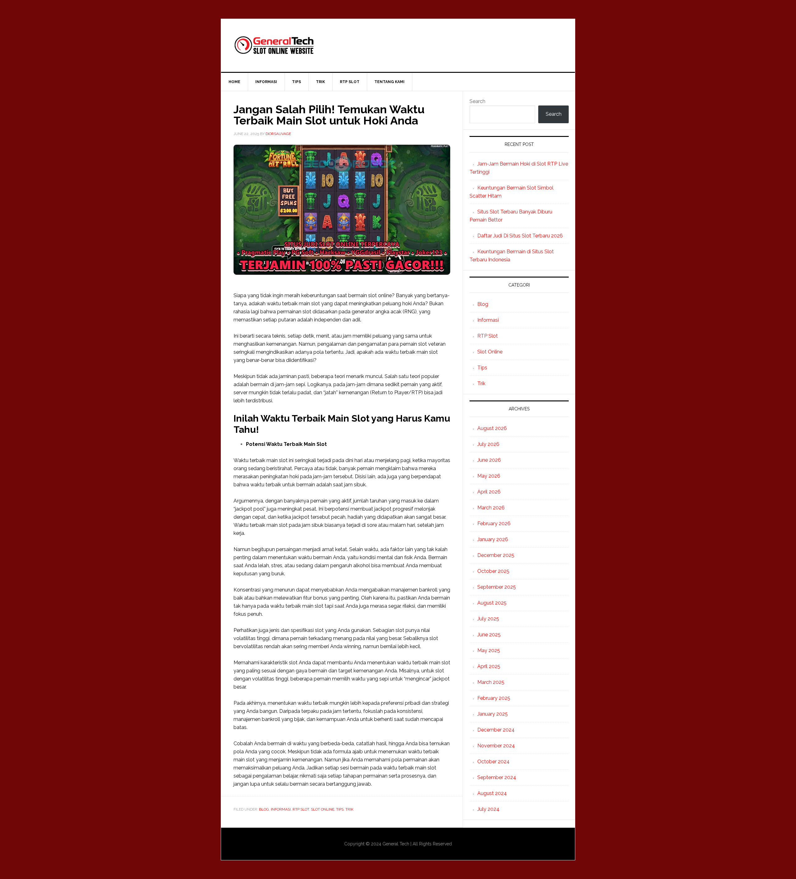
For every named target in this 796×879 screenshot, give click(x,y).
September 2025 (496, 587)
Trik (349, 809)
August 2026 (492, 428)
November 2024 (496, 746)
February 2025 (493, 698)
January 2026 (492, 539)
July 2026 (488, 444)
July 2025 (488, 619)
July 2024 (488, 809)
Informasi (281, 809)
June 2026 (489, 460)
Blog (264, 809)
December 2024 (496, 730)
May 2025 (488, 650)
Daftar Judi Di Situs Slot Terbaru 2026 (520, 236)
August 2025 (492, 603)
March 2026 (491, 508)
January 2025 (492, 714)
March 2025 (490, 682)
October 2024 (493, 761)
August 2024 (492, 793)
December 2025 (495, 555)
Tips (340, 809)
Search (477, 101)
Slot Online (322, 809)
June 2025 (489, 635)
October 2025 (493, 571)
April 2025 (488, 666)
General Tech (398, 45)
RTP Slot (301, 809)
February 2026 (494, 523)
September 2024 (496, 777)
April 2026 (489, 492)
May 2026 (488, 476)
